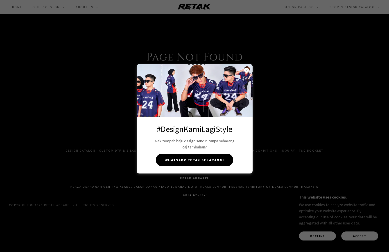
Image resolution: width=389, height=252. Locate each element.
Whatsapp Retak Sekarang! (194, 160)
